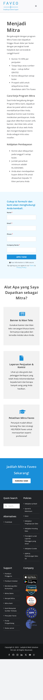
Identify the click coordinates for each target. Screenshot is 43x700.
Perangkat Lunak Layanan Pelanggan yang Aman (31, 540)
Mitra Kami (9, 603)
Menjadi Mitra (10, 598)
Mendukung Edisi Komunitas (11, 587)
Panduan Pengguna (8, 575)
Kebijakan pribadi (31, 504)
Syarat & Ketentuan (28, 510)
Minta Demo (9, 593)
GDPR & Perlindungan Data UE (31, 556)
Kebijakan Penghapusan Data (31, 522)
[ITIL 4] (31, 597)
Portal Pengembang (9, 622)
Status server (9, 628)
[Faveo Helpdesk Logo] (10, 2)
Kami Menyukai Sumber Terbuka (11, 609)
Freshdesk (8, 522)
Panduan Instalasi (11, 581)
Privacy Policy (21, 267)
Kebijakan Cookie (31, 549)
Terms (32, 265)
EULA (26, 516)
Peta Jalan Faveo (10, 616)
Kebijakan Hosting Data (31, 529)
